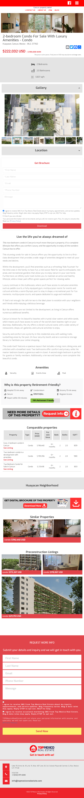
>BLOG (56, 10)
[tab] (42, 88)
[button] (80, 96)
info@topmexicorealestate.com (27, 781)
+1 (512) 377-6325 (19, 775)
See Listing (8, 448)
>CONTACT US (30, 10)
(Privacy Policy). (10, 723)
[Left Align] (69, 3)
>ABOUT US (41, 10)
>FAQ (50, 10)
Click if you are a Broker (13, 216)
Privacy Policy (15, 221)
